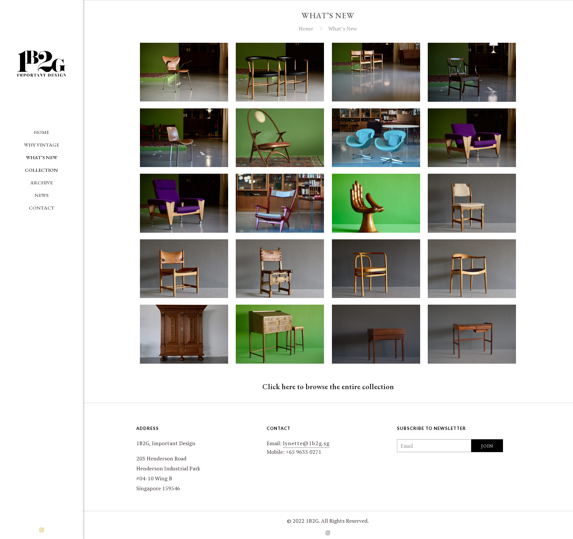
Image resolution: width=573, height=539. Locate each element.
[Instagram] (41, 529)
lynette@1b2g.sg (306, 443)
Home (306, 28)
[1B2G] (41, 63)
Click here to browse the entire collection (328, 386)
